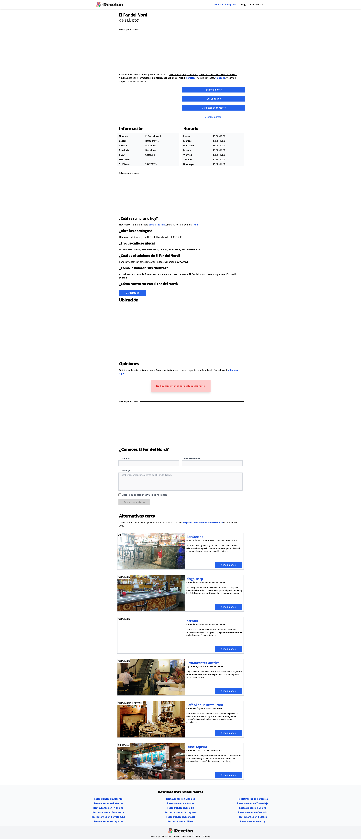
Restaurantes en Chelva (252, 807)
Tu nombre (124, 458)
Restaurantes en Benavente (108, 812)
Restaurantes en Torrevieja (252, 803)
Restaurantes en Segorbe (108, 821)
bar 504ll (193, 620)
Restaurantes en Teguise (252, 816)
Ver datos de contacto (214, 107)
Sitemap (207, 836)
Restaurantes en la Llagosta (181, 812)
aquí (196, 224)
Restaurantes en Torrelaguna (108, 816)
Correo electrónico (191, 458)
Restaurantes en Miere (180, 821)
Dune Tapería (196, 746)
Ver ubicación (214, 98)
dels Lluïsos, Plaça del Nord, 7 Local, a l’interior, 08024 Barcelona (203, 74)
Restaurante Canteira (202, 662)
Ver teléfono (132, 292)
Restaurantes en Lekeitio (108, 803)
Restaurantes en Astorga (108, 798)
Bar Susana (194, 536)
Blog (243, 4)
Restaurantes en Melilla (180, 807)
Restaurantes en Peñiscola (253, 798)
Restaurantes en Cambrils (253, 812)
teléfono (220, 77)
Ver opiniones (228, 564)
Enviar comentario (134, 502)
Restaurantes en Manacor (180, 816)
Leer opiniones (214, 89)
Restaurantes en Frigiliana (108, 807)
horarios (190, 77)
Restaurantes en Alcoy (252, 821)
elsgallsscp (194, 578)
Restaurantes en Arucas (180, 803)
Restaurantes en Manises (180, 798)
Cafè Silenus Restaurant (204, 704)
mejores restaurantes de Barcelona (202, 522)
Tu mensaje (124, 470)
